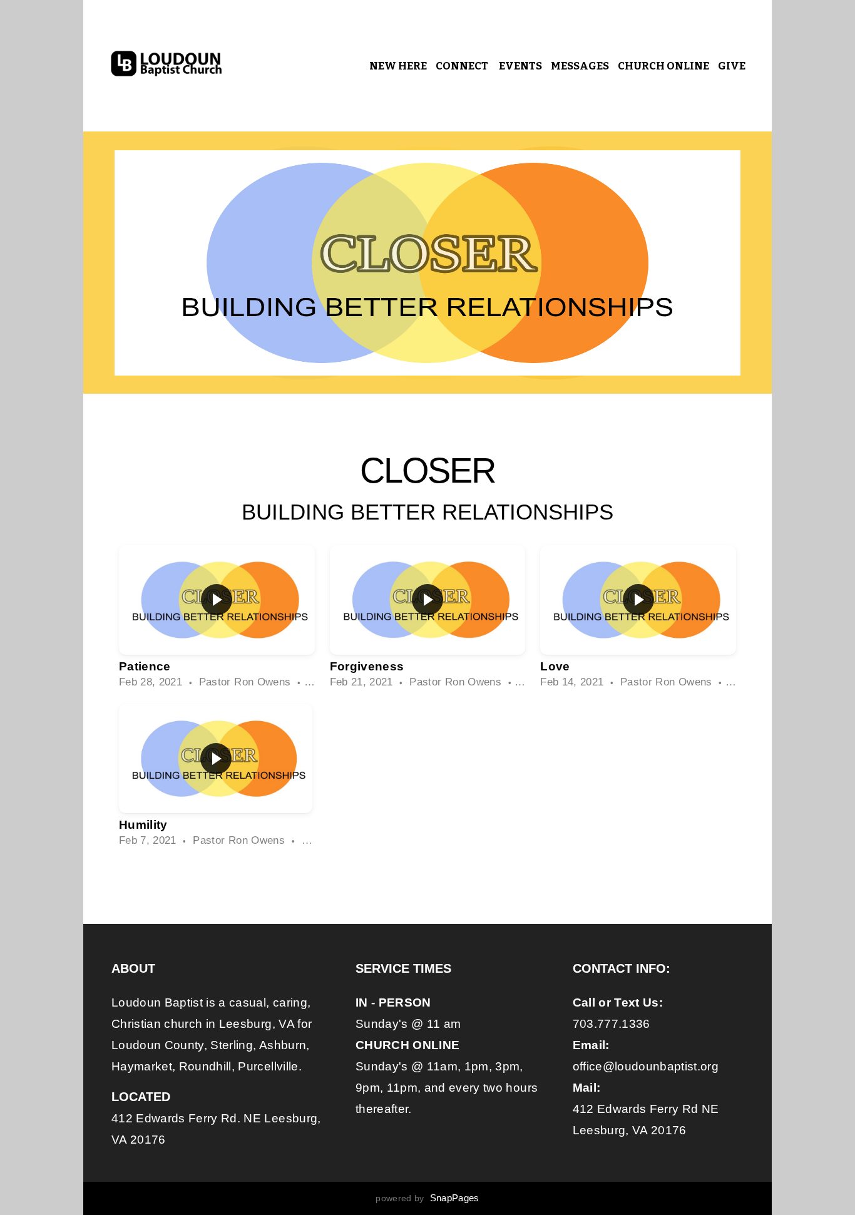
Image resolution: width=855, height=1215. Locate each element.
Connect (463, 66)
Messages (580, 66)
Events (520, 66)
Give (731, 66)
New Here (398, 66)
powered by (427, 1198)
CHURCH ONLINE (663, 66)
